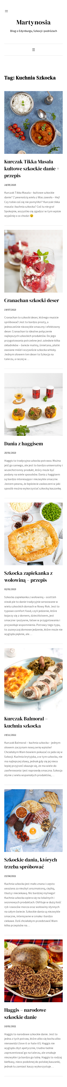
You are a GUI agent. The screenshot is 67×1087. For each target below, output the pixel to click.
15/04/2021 (10, 876)
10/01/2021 (10, 1026)
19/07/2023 (10, 309)
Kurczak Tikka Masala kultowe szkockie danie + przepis (31, 168)
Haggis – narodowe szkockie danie (25, 1013)
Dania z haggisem (23, 443)
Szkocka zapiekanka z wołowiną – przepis (28, 576)
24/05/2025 (10, 184)
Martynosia (33, 22)
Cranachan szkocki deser (31, 300)
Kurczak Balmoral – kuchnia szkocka (26, 722)
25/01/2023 (10, 452)
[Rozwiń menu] (6, 11)
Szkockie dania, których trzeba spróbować (30, 863)
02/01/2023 (10, 589)
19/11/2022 (10, 734)
